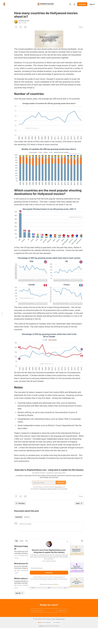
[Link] (11, 93)
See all (18, 593)
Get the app (56, 622)
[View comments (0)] (21, 27)
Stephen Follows (24, 20)
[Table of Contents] (2, 314)
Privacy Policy (63, 579)
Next (78, 503)
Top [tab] (16, 541)
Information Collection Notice (48, 579)
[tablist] (22, 517)
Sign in (92, 4)
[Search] (70, 4)
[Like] (16, 27)
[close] (67, 541)
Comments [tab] (18, 517)
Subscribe (82, 4)
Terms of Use (58, 577)
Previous (21, 503)
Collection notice (60, 619)
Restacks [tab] (27, 517)
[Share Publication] (74, 4)
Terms (53, 619)
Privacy (49, 619)
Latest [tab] (21, 541)
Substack (41, 626)
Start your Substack (45, 622)
